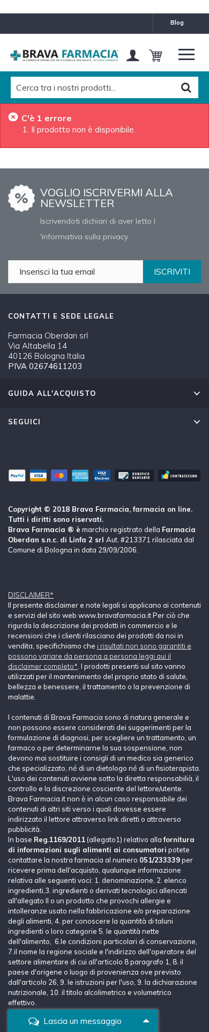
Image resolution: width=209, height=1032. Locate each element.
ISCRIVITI (172, 272)
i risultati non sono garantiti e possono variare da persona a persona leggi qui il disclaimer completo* (99, 656)
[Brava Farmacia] (64, 55)
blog (177, 22)
